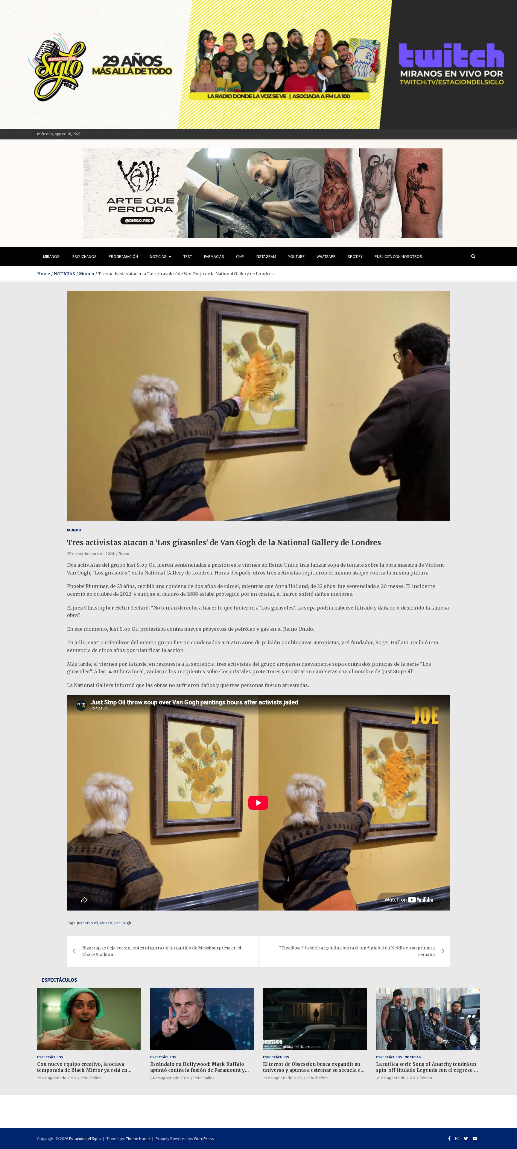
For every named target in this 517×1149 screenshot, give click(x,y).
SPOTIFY (355, 256)
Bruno (124, 553)
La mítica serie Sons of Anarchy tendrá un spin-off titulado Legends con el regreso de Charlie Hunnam (428, 1070)
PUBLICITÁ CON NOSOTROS (398, 256)
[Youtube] (475, 1138)
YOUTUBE (296, 256)
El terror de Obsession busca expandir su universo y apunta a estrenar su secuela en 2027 (313, 1070)
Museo (106, 922)
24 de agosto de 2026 (169, 1077)
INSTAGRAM (266, 256)
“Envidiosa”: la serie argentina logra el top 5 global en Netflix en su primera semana (357, 951)
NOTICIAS (158, 256)
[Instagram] (457, 1138)
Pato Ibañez (90, 1077)
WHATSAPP (326, 256)
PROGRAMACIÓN (123, 256)
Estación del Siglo (85, 1138)
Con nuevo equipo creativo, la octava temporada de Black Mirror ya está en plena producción (82, 1070)
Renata (425, 1077)
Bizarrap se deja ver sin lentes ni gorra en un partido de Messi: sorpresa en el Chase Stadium (161, 951)
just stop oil (87, 922)
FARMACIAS (214, 256)
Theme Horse (138, 1138)
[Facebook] (449, 1138)
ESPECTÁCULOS (59, 980)
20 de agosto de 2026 (395, 1077)
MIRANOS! (51, 256)
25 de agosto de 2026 (56, 1077)
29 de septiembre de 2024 (90, 553)
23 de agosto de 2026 (282, 1077)
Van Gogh (122, 922)
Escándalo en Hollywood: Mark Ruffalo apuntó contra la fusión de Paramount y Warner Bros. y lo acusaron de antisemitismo (197, 1073)
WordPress (204, 1138)
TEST (187, 256)
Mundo (74, 530)
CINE (240, 256)
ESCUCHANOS (84, 256)
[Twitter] (465, 1138)
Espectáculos (50, 1057)
